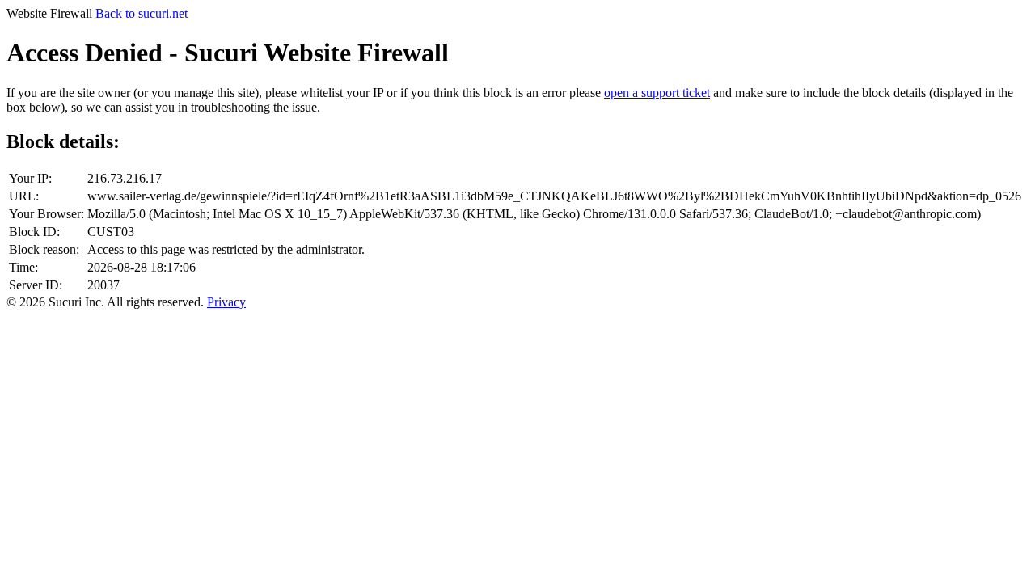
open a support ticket (657, 92)
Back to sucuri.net (141, 13)
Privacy (226, 302)
